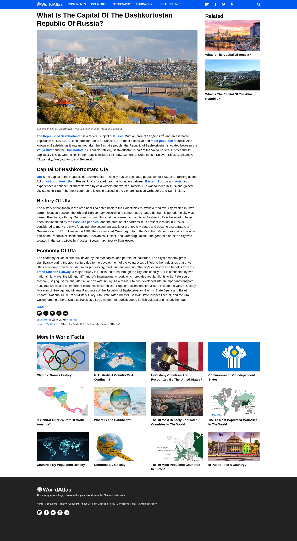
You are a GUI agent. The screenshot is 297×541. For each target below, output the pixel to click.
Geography (122, 4)
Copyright (73, 503)
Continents (77, 4)
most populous (162, 141)
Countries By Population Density (61, 465)
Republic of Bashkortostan (62, 136)
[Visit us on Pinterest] (60, 512)
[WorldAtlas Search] (258, 4)
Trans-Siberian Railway (54, 272)
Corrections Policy (126, 503)
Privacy (63, 503)
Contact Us (51, 503)
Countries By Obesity (109, 465)
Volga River (45, 150)
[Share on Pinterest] (59, 313)
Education (144, 4)
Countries (99, 4)
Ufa (39, 176)
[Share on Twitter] (52, 313)
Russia (118, 136)
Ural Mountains (77, 150)
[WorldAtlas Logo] (51, 4)
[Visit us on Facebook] (46, 512)
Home (40, 503)
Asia (178, 181)
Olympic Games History (54, 375)
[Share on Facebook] (45, 313)
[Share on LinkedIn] (65, 313)
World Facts (72, 320)
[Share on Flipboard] (39, 313)
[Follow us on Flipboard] (39, 512)
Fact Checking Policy (103, 503)
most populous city (57, 181)
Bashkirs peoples (86, 222)
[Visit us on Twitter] (53, 512)
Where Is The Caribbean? (112, 420)
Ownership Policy (147, 503)
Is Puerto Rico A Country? (227, 465)
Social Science (169, 4)
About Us (86, 503)
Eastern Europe (156, 181)
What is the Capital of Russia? (228, 54)
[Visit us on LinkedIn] (66, 512)
